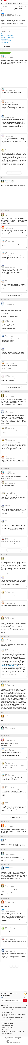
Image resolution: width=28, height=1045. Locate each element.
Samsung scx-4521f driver (8, 1025)
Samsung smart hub (6, 40)
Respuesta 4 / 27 (5, 299)
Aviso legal (21, 1038)
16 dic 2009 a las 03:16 (9, 136)
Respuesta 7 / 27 (5, 468)
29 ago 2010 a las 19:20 (10, 539)
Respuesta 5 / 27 (5, 391)
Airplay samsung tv (6, 1029)
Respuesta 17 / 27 (5, 849)
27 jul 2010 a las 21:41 (9, 412)
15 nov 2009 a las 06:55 (10, 740)
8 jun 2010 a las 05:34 (9, 321)
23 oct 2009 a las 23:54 (9, 559)
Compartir (5, 28)
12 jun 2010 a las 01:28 (9, 902)
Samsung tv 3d (4, 39)
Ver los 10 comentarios (15, 387)
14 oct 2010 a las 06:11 (9, 803)
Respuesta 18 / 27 (5, 864)
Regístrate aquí (8, 1037)
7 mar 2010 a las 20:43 (11, 493)
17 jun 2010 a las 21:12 (9, 592)
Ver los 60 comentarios (15, 173)
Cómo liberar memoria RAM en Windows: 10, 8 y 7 (13, 1031)
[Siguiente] (17, 966)
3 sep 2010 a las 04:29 (9, 428)
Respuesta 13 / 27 (5, 724)
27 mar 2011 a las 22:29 (10, 603)
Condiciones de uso (19, 1037)
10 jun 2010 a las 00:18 (9, 336)
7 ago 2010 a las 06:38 (9, 650)
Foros (5, 3)
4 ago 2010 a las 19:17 (9, 640)
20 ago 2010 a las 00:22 (10, 521)
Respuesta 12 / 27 (5, 712)
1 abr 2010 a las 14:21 (9, 618)
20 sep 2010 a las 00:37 (10, 928)
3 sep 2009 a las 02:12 (9, 57)
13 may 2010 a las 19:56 (10, 304)
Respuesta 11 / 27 (5, 681)
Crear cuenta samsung (7, 1033)
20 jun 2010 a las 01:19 (9, 376)
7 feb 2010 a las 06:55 (9, 215)
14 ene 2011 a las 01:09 (10, 728)
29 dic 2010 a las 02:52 (9, 685)
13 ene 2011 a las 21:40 (10, 951)
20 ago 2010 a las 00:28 (10, 267)
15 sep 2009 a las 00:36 (10, 841)
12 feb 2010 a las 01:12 (10, 763)
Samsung (20, 3)
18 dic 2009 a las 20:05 (9, 151)
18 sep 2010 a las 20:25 (10, 911)
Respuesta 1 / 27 (5, 49)
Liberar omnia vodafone (7, 35)
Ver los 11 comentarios (15, 295)
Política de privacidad (9, 1038)
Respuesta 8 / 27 (5, 554)
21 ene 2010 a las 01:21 (10, 868)
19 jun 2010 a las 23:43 (9, 363)
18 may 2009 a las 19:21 (10, 473)
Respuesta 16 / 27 (5, 836)
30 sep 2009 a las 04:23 (10, 483)
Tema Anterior (5, 6)
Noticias (4, 997)
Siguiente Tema (22, 6)
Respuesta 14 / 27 (5, 735)
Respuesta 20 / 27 (5, 898)
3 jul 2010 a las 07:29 (9, 253)
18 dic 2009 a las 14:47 (9, 578)
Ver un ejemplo (24, 997)
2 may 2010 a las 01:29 (9, 396)
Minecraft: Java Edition (7, 1027)
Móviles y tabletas (12, 3)
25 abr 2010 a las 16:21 (9, 228)
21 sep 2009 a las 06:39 (10, 717)
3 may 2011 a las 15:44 (16, 15)
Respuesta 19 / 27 (5, 882)
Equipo (13, 1037)
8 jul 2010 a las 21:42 (9, 787)
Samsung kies (4, 42)
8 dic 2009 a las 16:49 (9, 117)
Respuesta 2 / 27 (5, 177)
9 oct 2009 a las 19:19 (9, 102)
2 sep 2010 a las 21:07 (9, 282)
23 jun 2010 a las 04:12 (9, 775)
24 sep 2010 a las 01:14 (10, 939)
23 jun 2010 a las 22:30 (9, 241)
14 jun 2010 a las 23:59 (9, 350)
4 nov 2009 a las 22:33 (9, 182)
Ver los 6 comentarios (15, 817)
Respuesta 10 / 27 (5, 636)
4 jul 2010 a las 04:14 (9, 507)
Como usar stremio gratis (7, 37)
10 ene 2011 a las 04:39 (10, 458)
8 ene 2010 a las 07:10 (9, 826)
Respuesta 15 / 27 (5, 821)
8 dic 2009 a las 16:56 (9, 750)
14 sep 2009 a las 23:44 (10, 90)
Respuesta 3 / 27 (5, 210)
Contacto (16, 1038)
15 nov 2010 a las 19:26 (10, 440)
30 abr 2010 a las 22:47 (9, 886)
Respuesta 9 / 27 (5, 614)
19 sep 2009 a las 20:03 (10, 854)
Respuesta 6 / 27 (5, 408)
